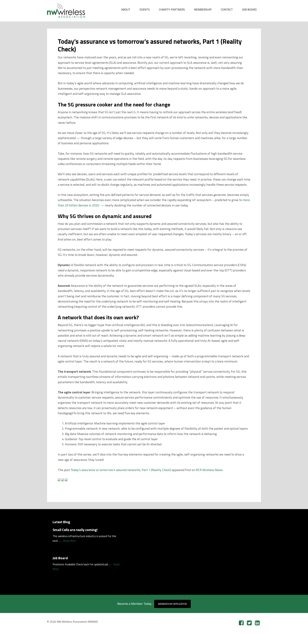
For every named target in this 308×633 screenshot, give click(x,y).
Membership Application (172, 604)
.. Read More (68, 541)
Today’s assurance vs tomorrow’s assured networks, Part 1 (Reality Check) (121, 469)
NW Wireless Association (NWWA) (74, 11)
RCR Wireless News (209, 469)
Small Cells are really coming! (75, 529)
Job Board (60, 558)
